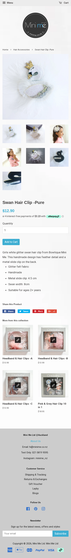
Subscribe (60, 533)
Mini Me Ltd (39, 543)
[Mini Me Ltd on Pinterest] (35, 509)
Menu (9, 2)
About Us (36, 441)
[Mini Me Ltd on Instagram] (43, 509)
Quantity (7, 223)
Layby (36, 488)
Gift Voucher (35, 484)
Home (5, 49)
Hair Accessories (21, 49)
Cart (66, 2)
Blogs (36, 493)
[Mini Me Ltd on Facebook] (28, 509)
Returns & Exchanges (35, 479)
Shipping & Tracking (35, 474)
